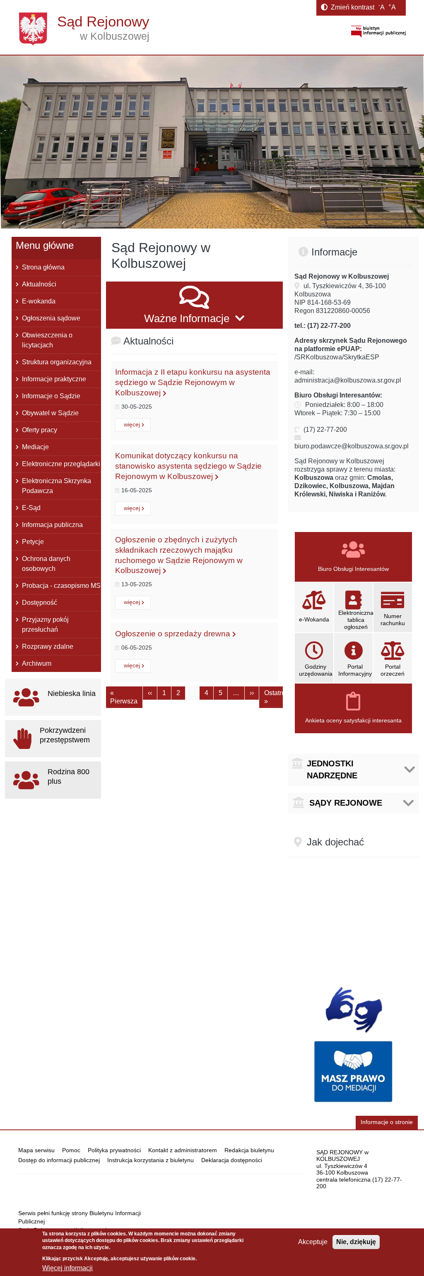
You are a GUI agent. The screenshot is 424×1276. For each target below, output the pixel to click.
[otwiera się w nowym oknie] (378, 31)
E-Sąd (31, 507)
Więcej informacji (67, 1267)
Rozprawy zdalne (47, 646)
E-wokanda (38, 301)
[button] (194, 305)
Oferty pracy (39, 429)
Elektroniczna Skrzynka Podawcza (56, 485)
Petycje (33, 541)
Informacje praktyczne (54, 379)
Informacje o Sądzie (51, 396)
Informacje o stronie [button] (387, 1122)
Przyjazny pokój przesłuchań (45, 624)
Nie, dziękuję (356, 1241)
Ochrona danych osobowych (46, 563)
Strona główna (43, 267)
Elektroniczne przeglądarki (61, 463)
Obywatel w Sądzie (50, 413)
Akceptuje (313, 1241)
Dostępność (39, 602)
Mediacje (35, 446)
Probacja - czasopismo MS (61, 585)
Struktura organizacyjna (57, 362)
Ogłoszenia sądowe (51, 318)
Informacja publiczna (52, 524)
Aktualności (39, 284)
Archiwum (36, 663)
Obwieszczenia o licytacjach (47, 340)
